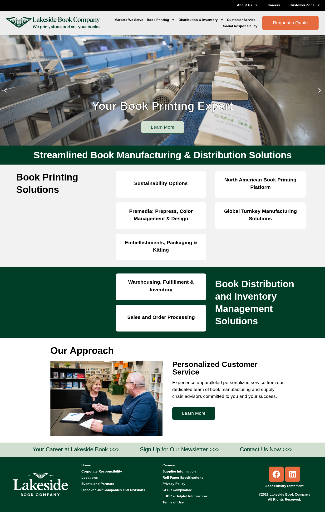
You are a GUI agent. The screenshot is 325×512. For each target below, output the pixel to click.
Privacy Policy (173, 484)
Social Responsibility (240, 26)
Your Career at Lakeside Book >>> (76, 449)
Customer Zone (302, 5)
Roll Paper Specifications (182, 477)
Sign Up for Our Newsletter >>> (179, 449)
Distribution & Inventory (198, 20)
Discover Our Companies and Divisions (113, 490)
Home (86, 465)
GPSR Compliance (177, 490)
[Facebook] (276, 474)
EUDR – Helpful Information (184, 496)
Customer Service (241, 20)
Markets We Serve (128, 20)
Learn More (162, 127)
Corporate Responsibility (101, 471)
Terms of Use (173, 502)
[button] (5, 90)
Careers (274, 5)
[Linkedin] (292, 474)
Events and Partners (97, 484)
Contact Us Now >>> (266, 449)
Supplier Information (179, 471)
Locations (89, 477)
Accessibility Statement (284, 486)
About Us (244, 5)
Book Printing (158, 20)
